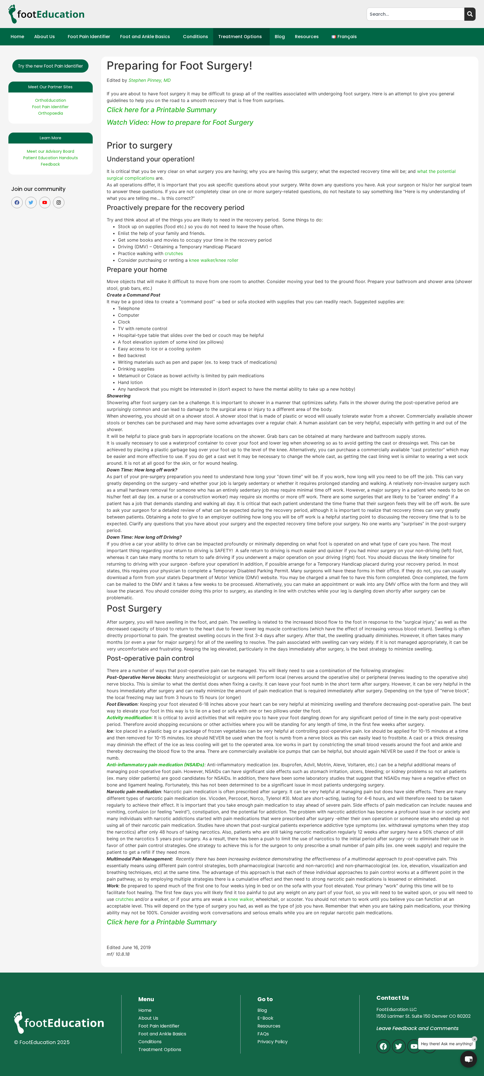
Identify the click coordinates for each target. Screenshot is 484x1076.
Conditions (195, 36)
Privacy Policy (272, 1041)
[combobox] (415, 14)
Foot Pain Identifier (89, 36)
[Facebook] (17, 202)
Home (17, 36)
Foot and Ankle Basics (145, 36)
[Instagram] (58, 202)
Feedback (50, 164)
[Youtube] (45, 202)
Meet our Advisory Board (50, 151)
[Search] (470, 14)
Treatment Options (240, 36)
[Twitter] (31, 202)
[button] (46, 36)
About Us (44, 36)
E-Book (265, 1018)
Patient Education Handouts (50, 158)
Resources (307, 36)
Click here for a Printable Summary (162, 110)
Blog (280, 36)
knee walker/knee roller (213, 260)
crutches (174, 253)
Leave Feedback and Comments (417, 1028)
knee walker (240, 899)
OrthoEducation (50, 100)
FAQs (263, 1034)
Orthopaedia (50, 113)
